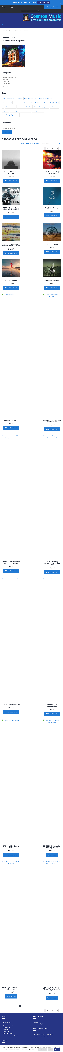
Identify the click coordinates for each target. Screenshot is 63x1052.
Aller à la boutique (43, 2)
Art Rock (19, 98)
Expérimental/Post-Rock (25, 107)
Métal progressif (15, 111)
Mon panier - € (53, 7)
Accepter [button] (57, 1049)
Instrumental (54, 107)
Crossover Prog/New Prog (51, 103)
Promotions (6, 87)
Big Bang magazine (8, 1033)
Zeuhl (21, 115)
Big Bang (5, 79)
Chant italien (38, 103)
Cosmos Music (7, 1022)
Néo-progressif (26, 111)
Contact (36, 1022)
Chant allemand (7, 103)
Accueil (3, 30)
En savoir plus (42, 1049)
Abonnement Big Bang (9, 77)
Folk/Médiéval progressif (41, 107)
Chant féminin (28, 103)
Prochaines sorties (8, 85)
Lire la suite (53, 855)
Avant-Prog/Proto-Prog (30, 98)
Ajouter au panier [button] (11, 181)
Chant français (18, 103)
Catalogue (6, 81)
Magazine (5, 111)
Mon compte (38, 7)
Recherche (7, 132)
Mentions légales (39, 1024)
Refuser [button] (50, 1049)
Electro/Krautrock (10, 107)
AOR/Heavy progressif (9, 98)
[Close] (60, 2)
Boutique (5, 1029)
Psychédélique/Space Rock (10, 115)
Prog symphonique (38, 111)
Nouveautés (6, 83)
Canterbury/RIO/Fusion (45, 98)
